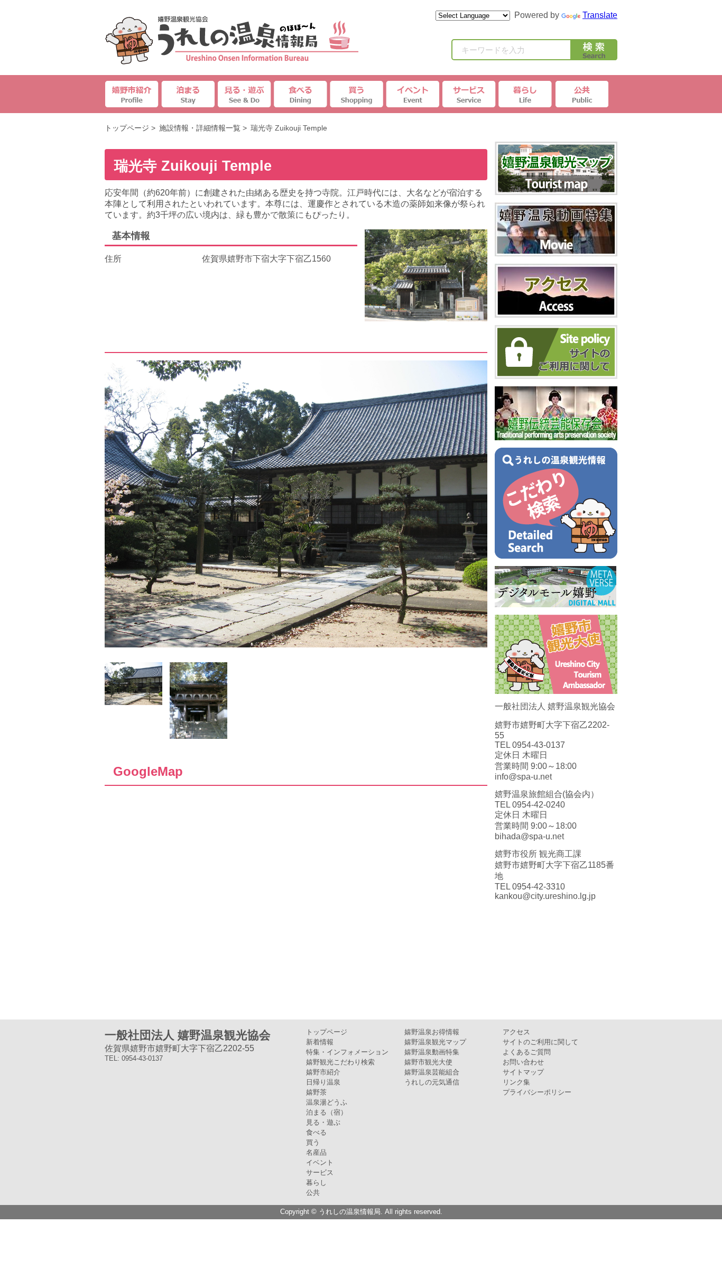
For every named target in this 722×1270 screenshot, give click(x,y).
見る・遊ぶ (323, 1122)
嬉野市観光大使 (428, 1062)
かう (356, 94)
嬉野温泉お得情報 (431, 1032)
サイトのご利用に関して (540, 1042)
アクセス (516, 1032)
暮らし (524, 94)
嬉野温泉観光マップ (435, 1042)
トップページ (127, 128)
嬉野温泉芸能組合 (431, 1072)
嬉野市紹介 (132, 94)
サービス (468, 94)
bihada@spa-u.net (529, 836)
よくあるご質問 (527, 1052)
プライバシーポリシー (537, 1092)
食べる (316, 1132)
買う (313, 1142)
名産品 (316, 1152)
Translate (599, 15)
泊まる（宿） (326, 1112)
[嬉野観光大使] (556, 688)
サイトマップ (523, 1072)
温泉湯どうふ (326, 1102)
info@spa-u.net (523, 776)
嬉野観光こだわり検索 (340, 1062)
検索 (594, 51)
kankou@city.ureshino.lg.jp (545, 896)
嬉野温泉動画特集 (431, 1052)
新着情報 (320, 1042)
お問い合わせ (523, 1062)
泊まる (188, 94)
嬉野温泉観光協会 (231, 40)
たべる (300, 94)
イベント (412, 94)
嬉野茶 (316, 1092)
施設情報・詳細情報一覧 (199, 128)
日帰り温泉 (323, 1082)
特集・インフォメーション (347, 1052)
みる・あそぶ (244, 94)
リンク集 (516, 1082)
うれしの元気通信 (431, 1082)
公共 (580, 94)
